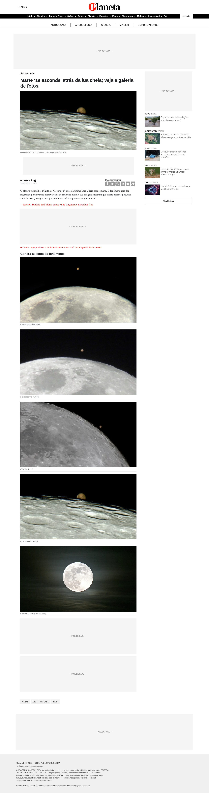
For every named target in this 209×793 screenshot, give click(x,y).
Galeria (25, 702)
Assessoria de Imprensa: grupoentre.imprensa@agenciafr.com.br (63, 785)
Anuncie (186, 16)
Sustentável (154, 16)
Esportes (103, 16)
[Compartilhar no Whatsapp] (117, 184)
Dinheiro (41, 16)
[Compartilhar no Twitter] (112, 184)
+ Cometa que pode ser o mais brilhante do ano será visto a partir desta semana (61, 247)
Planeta (91, 16)
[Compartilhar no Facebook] (107, 184)
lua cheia (44, 702)
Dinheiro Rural (56, 16)
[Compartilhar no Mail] (128, 184)
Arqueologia (83, 25)
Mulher (140, 16)
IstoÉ (29, 16)
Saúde (70, 16)
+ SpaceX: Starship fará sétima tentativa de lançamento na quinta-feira (56, 204)
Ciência (106, 25)
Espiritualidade (148, 25)
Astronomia (58, 25)
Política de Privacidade (25, 785)
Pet (165, 16)
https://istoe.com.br (25, 780)
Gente (81, 16)
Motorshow (127, 16)
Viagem (124, 25)
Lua (34, 702)
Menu (115, 16)
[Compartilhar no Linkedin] (123, 184)
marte (55, 702)
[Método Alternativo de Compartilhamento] (133, 184)
